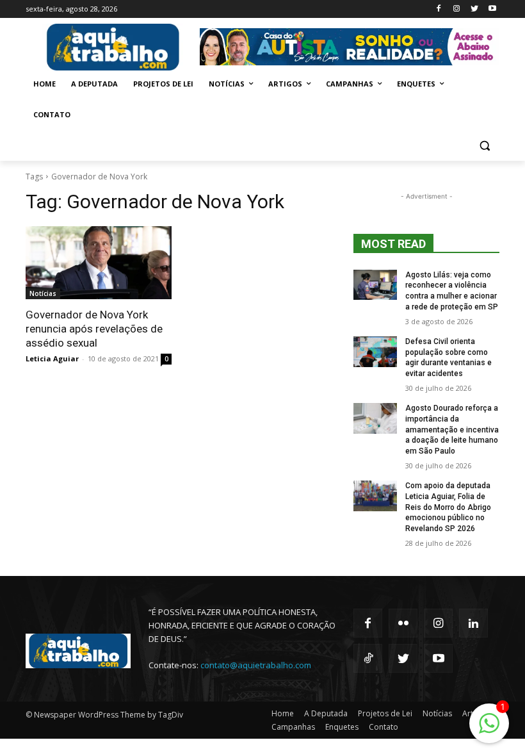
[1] (489, 730)
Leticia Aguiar (52, 358)
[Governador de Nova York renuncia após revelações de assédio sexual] (99, 262)
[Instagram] (456, 9)
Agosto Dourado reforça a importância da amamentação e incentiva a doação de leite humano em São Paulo (452, 430)
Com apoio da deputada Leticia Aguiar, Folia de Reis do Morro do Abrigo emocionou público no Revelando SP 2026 (448, 507)
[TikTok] (367, 658)
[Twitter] (474, 9)
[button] (484, 146)
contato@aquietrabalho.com (255, 665)
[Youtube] (492, 9)
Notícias (42, 293)
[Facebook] (439, 9)
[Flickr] (403, 623)
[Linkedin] (473, 623)
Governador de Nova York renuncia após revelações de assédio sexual (94, 328)
